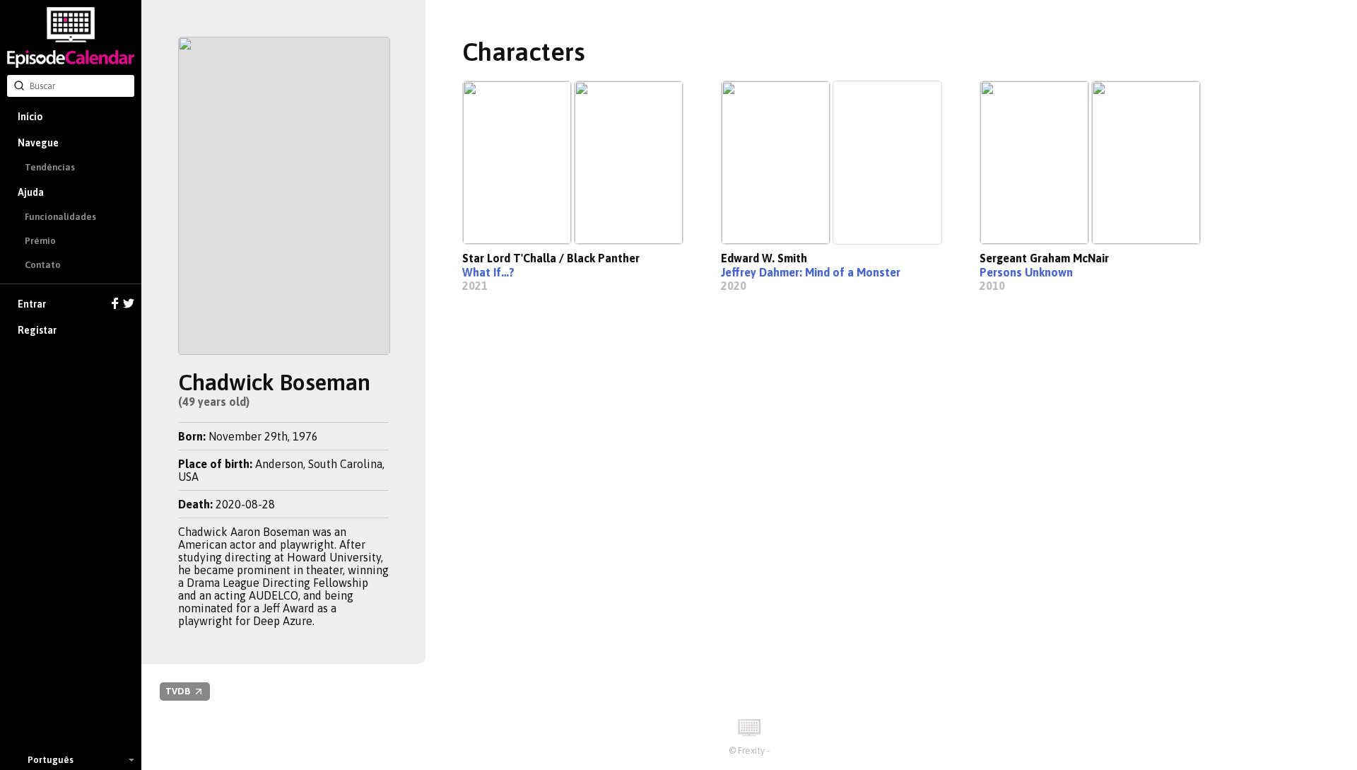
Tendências (50, 167)
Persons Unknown (1026, 272)
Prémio (40, 240)
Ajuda (31, 192)
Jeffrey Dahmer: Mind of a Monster (810, 272)
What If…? (488, 272)
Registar (37, 330)
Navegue (38, 142)
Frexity (751, 750)
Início (30, 116)
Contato (43, 264)
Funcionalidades (60, 216)
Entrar (32, 304)
